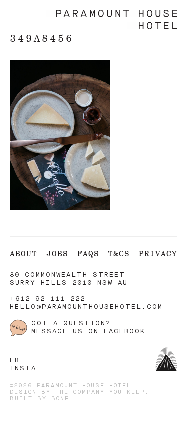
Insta (23, 368)
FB (15, 360)
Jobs (57, 253)
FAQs (88, 253)
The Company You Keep (100, 392)
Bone (60, 399)
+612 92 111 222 (47, 299)
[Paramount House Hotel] (111, 27)
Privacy (158, 253)
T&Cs (119, 253)
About (23, 253)
